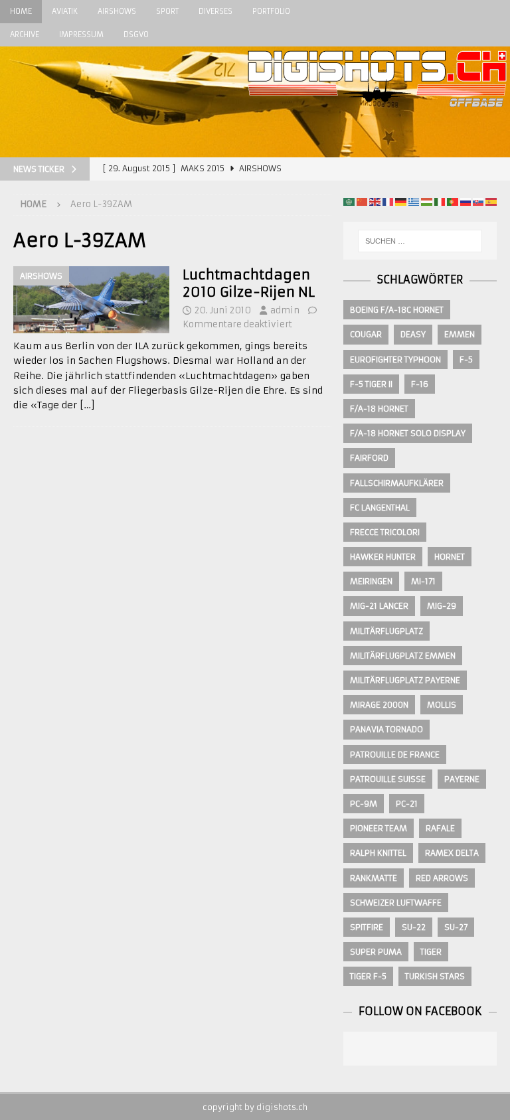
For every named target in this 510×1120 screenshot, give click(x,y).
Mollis (441, 705)
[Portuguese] (452, 201)
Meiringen (371, 581)
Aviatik (65, 11)
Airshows (117, 11)
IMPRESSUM (81, 34)
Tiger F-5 (368, 976)
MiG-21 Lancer (379, 606)
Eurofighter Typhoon (395, 359)
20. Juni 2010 (223, 310)
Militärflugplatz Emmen (403, 656)
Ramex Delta (452, 853)
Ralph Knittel (378, 853)
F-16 (419, 384)
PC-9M (363, 804)
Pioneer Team (378, 828)
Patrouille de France (395, 755)
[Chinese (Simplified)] (362, 201)
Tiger (431, 952)
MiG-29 (441, 606)
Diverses (215, 11)
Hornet (449, 557)
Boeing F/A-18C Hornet (397, 310)
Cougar (366, 334)
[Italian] (439, 201)
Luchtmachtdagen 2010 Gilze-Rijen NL (249, 283)
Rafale (440, 828)
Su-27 (456, 927)
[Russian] (465, 201)
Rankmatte (373, 878)
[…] (87, 405)
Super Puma (376, 952)
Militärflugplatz (386, 631)
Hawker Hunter (383, 557)
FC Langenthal (380, 508)
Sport (167, 11)
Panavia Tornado (386, 729)
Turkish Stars (435, 976)
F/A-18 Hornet (379, 409)
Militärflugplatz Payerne (405, 680)
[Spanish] (490, 201)
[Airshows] (91, 299)
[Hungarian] (426, 201)
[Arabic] (348, 201)
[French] (387, 201)
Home (21, 11)
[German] (400, 201)
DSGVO (136, 34)
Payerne (461, 779)
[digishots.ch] (377, 150)
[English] (374, 201)
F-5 (466, 359)
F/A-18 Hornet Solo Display (408, 433)
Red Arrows (442, 878)
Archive (24, 34)
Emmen (459, 334)
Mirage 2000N (379, 705)
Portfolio (271, 11)
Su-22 (414, 927)
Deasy (413, 334)
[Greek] (413, 201)
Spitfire (366, 927)
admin (284, 310)
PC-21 (407, 804)
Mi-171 (423, 581)
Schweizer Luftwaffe (396, 903)
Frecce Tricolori (385, 532)
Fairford (369, 458)
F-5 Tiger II (371, 384)
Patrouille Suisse (388, 779)
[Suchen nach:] (420, 241)
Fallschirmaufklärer (397, 483)
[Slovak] (478, 201)
